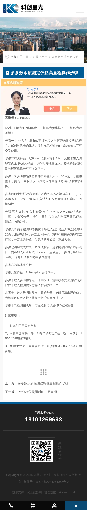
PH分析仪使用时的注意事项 (37, 392)
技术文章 (42, 57)
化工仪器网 (34, 492)
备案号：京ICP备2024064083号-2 (46, 481)
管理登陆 (50, 492)
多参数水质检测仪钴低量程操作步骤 (43, 383)
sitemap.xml (67, 492)
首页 (28, 57)
